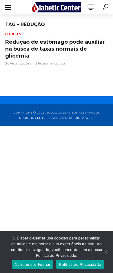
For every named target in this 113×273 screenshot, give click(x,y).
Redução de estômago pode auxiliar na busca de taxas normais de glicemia (55, 49)
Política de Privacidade (80, 264)
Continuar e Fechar (33, 264)
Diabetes (13, 34)
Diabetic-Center (33, 117)
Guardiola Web (79, 117)
